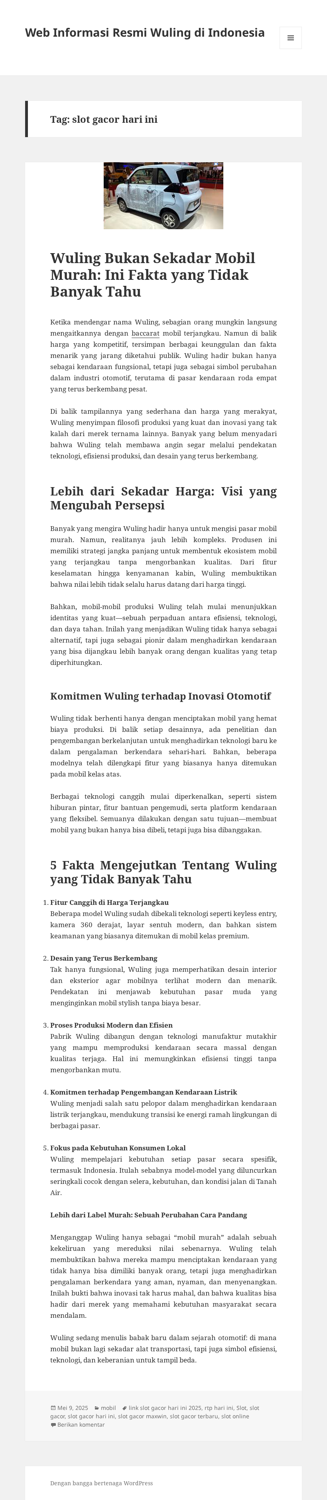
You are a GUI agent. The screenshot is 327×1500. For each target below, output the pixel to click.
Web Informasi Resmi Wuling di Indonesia (145, 32)
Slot (241, 1408)
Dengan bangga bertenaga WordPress (101, 1483)
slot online (235, 1416)
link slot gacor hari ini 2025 (165, 1408)
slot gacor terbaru (194, 1416)
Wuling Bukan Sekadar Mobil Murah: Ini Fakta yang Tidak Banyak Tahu (152, 274)
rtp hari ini (219, 1408)
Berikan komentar (81, 1424)
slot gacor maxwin (142, 1416)
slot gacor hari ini (91, 1416)
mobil (108, 1408)
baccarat (146, 333)
